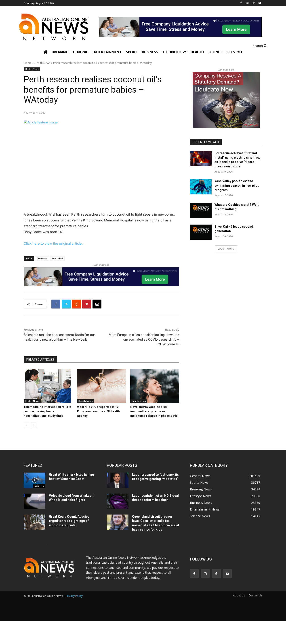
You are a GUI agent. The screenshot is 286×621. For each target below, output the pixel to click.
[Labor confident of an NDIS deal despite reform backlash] (117, 501)
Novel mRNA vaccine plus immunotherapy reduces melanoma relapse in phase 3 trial (154, 411)
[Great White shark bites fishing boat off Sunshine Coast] (34, 480)
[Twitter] (66, 304)
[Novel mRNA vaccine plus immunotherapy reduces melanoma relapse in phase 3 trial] (154, 386)
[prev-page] (26, 425)
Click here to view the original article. (53, 243)
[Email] (97, 304)
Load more (225, 248)
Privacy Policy (74, 596)
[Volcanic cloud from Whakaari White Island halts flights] (34, 501)
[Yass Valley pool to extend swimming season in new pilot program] (201, 186)
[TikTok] (253, 3)
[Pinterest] (86, 304)
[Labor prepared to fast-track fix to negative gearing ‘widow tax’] (117, 480)
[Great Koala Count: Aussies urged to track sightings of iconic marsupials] (34, 522)
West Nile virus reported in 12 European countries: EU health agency (98, 411)
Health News (42, 63)
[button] (260, 45)
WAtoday (57, 258)
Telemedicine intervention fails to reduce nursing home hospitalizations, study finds (47, 411)
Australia (42, 258)
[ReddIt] (76, 304)
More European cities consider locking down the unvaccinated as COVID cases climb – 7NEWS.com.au (144, 339)
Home (28, 63)
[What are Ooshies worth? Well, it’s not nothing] (201, 210)
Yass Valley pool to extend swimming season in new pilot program (236, 185)
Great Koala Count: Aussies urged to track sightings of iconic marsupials (69, 521)
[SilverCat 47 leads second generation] (201, 232)
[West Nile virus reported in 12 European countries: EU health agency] (101, 386)
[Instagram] (247, 3)
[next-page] (33, 425)
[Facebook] (241, 3)
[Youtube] (259, 3)
